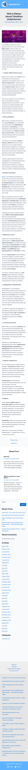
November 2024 (6, 584)
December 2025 (6, 554)
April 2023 (4, 631)
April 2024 (4, 601)
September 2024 (6, 590)
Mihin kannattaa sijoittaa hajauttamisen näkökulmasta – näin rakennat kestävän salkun (12, 524)
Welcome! (6, 456)
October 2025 (5, 560)
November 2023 (6, 614)
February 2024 (6, 606)
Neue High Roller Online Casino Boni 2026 (13, 515)
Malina (3, 176)
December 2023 (6, 612)
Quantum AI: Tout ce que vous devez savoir (13, 512)
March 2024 (5, 604)
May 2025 (4, 568)
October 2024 (5, 587)
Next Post (14, 443)
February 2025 (6, 576)
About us (14, 664)
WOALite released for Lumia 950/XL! (12, 477)
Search (4, 502)
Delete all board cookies (14, 668)
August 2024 (5, 593)
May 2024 (4, 598)
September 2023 (6, 620)
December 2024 (6, 582)
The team (14, 666)
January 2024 (5, 609)
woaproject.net (14, 4)
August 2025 (5, 562)
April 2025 (4, 571)
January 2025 (5, 579)
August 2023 (5, 623)
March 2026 (5, 546)
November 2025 (6, 557)
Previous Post (14, 440)
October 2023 (5, 617)
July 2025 (4, 565)
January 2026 (5, 552)
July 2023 (4, 625)
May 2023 (4, 628)
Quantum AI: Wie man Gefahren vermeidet (13, 703)
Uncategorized (7, 458)
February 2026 (6, 549)
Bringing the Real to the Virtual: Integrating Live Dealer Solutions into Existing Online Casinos (13, 753)
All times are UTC (14, 670)
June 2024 (5, 595)
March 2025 (5, 573)
